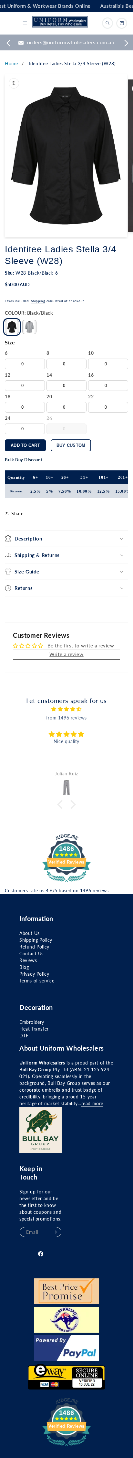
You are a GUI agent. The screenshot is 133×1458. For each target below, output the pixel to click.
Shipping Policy (35, 940)
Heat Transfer (34, 1029)
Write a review (66, 654)
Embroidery (31, 1022)
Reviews (28, 960)
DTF (24, 1035)
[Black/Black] (12, 327)
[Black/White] (29, 327)
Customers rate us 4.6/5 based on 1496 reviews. (57, 890)
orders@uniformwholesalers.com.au (71, 42)
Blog (24, 967)
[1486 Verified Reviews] (66, 883)
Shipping (38, 301)
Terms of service (37, 980)
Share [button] (17, 513)
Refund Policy (34, 946)
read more (92, 1103)
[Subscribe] (54, 1232)
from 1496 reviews (66, 717)
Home (11, 63)
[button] (24, 23)
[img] (66, 709)
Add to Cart (25, 445)
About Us (29, 933)
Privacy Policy (34, 974)
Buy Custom (71, 445)
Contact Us (31, 953)
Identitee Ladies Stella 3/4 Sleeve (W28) (72, 63)
